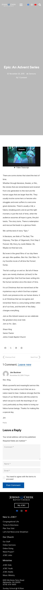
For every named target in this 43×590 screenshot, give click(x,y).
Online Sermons (9, 545)
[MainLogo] (9, 5)
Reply (5, 423)
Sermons (32, 74)
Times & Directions (10, 525)
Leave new (24, 364)
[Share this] (5, 348)
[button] (21, 4)
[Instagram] (32, 5)
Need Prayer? (8, 552)
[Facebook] (28, 5)
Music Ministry (9, 575)
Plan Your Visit (8, 528)
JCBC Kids (7, 565)
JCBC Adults (8, 572)
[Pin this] (21, 348)
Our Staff (6, 541)
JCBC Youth (8, 568)
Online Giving (8, 548)
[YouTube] (35, 5)
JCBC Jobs (7, 555)
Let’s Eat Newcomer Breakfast (15, 532)
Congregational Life (11, 521)
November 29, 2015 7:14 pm (19, 375)
